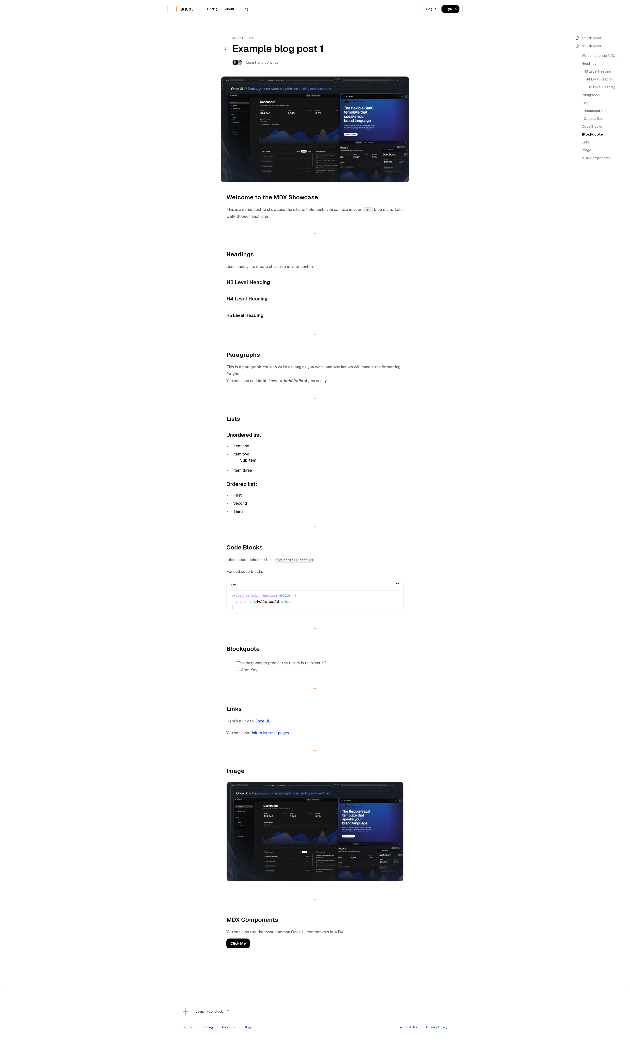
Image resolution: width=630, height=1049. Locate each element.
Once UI (262, 721)
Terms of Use (407, 1027)
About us (228, 1027)
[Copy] (397, 585)
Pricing (208, 1027)
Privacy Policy (436, 1027)
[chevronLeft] (225, 49)
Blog (247, 1027)
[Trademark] (183, 9)
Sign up (188, 1027)
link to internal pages (270, 733)
